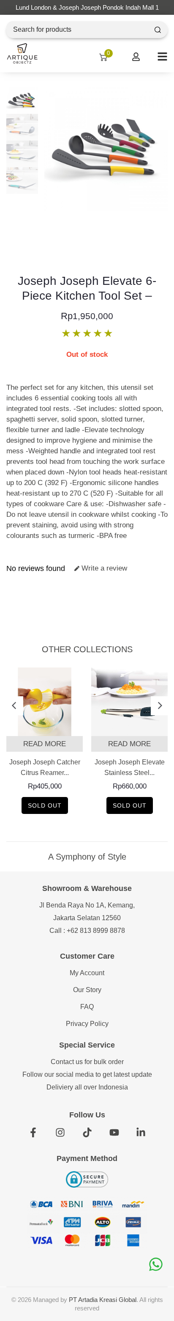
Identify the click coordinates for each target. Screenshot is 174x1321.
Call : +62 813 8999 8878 (87, 930)
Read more (44, 744)
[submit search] (158, 29)
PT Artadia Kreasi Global (102, 1299)
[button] (13, 705)
